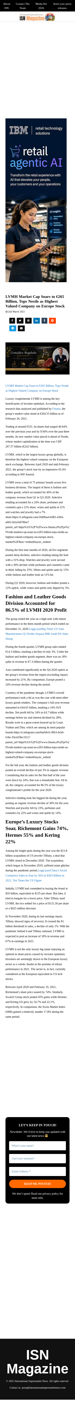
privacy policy (50, 1193)
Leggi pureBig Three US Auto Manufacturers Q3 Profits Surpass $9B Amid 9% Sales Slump (36, 633)
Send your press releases (62, 5)
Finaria (56, 408)
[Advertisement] (37, 1060)
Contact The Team (23, 5)
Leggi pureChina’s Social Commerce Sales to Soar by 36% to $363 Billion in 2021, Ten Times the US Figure (36, 875)
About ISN (6, 5)
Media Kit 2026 (41, 5)
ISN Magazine (37, 1362)
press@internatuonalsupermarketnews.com (44, 1387)
